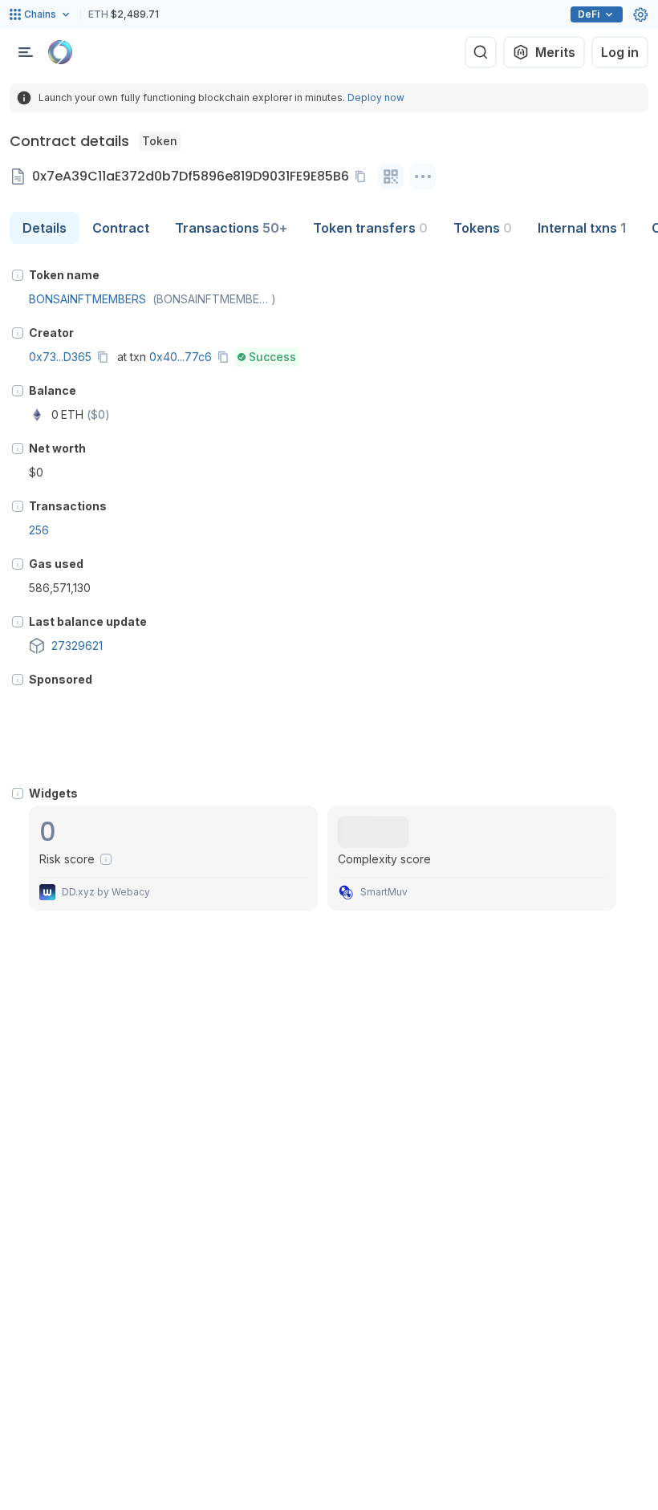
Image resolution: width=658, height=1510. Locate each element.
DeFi (588, 14)
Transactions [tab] (231, 228)
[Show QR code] (391, 176)
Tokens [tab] (482, 228)
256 (39, 530)
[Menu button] (26, 52)
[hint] (18, 275)
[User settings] (640, 14)
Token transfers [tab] (370, 228)
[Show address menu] (423, 176)
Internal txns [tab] (582, 228)
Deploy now (375, 97)
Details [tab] (44, 228)
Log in (620, 52)
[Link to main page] (60, 52)
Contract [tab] (120, 228)
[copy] (363, 176)
